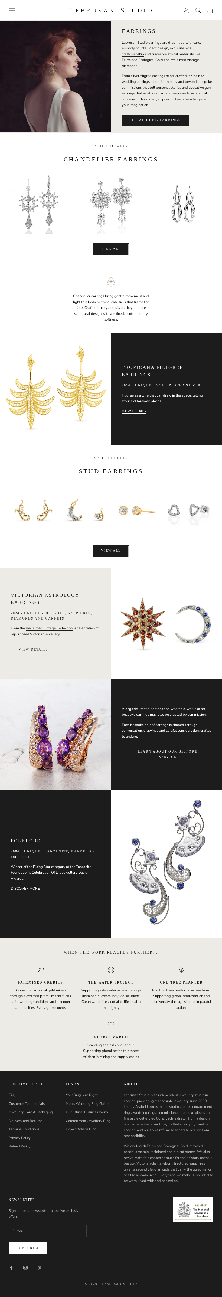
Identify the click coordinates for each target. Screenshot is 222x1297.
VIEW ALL (111, 249)
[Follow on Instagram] (25, 1267)
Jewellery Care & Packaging (31, 1112)
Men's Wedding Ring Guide (87, 1103)
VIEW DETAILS (134, 411)
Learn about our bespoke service (167, 754)
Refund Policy (19, 1146)
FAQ (12, 1095)
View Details (33, 649)
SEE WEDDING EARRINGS (155, 120)
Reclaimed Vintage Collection (49, 628)
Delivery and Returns (25, 1120)
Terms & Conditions (24, 1129)
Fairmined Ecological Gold (142, 60)
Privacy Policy (20, 1138)
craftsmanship (133, 54)
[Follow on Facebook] (11, 1267)
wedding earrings (136, 81)
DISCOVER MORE (25, 888)
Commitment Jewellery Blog (88, 1120)
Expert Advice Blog (81, 1129)
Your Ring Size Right (82, 1095)
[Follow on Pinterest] (39, 1267)
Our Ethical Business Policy (87, 1112)
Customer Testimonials (27, 1103)
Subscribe (28, 1248)
